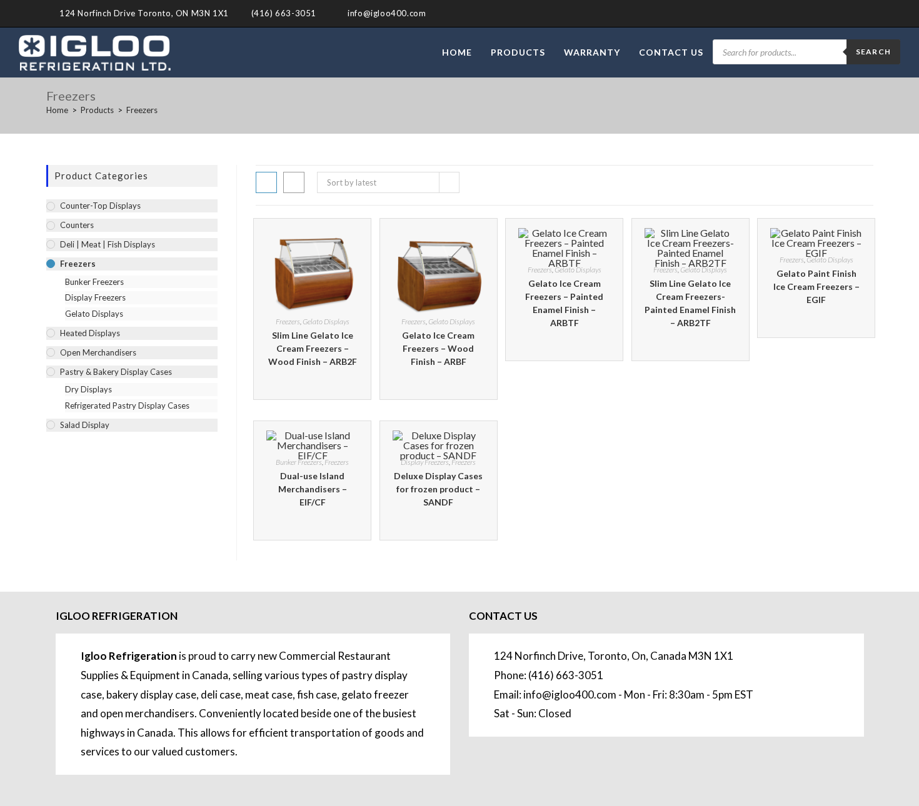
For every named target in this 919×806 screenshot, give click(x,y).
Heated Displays (90, 333)
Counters (77, 225)
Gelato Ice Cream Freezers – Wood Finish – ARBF (438, 348)
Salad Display (84, 425)
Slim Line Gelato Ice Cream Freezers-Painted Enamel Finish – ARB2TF (690, 303)
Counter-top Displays (100, 206)
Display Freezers (425, 462)
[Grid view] (266, 182)
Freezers (142, 110)
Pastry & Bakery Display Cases (116, 372)
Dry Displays (88, 389)
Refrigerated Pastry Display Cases (127, 405)
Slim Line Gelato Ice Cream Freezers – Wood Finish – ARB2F (312, 348)
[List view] (293, 182)
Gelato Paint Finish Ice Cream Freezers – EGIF (816, 286)
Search (873, 51)
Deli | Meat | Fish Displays (107, 244)
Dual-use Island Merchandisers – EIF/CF (312, 488)
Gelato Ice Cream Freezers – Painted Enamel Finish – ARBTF (564, 303)
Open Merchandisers (98, 352)
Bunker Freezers (299, 462)
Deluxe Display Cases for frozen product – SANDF (438, 488)
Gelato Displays (326, 321)
